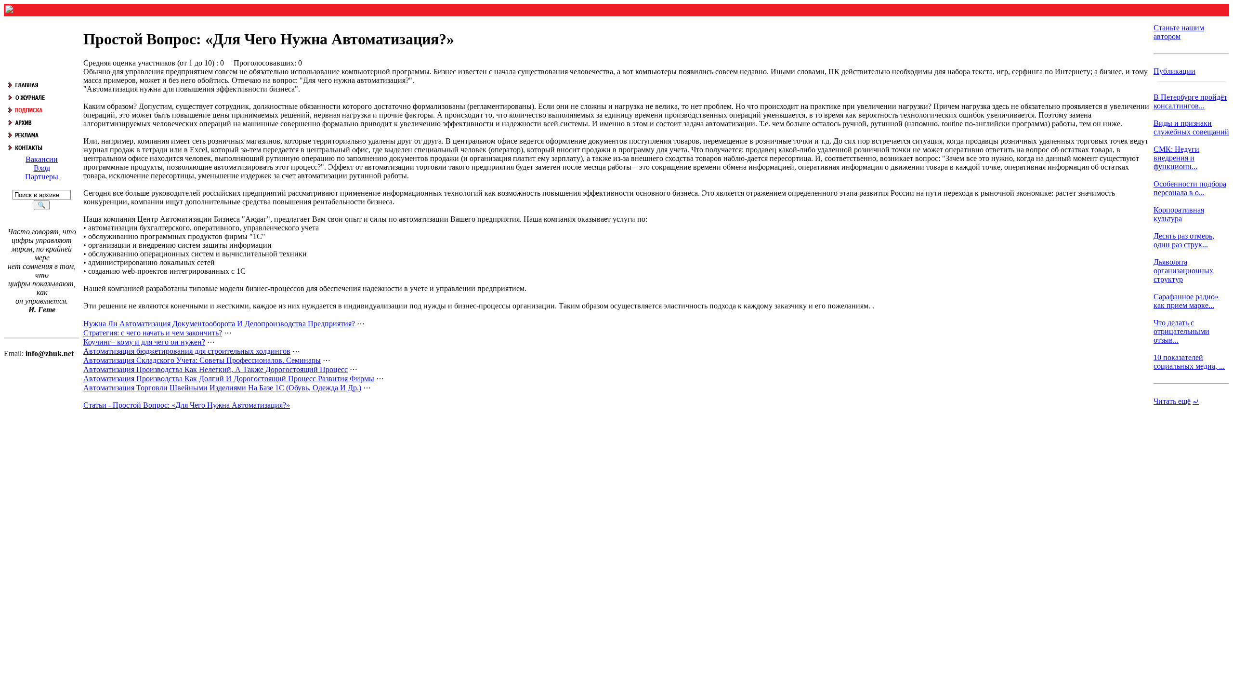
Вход (42, 168)
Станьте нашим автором (1179, 32)
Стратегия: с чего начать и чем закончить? (152, 333)
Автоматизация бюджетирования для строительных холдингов (186, 351)
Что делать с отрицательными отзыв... (1181, 331)
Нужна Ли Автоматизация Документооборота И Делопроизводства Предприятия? (219, 324)
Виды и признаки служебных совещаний (1191, 127)
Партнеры (41, 177)
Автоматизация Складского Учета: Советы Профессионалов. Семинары (202, 360)
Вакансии (42, 159)
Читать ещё (1172, 401)
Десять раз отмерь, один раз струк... (1184, 240)
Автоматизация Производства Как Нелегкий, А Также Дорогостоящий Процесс (215, 369)
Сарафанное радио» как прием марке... (1186, 301)
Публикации (1174, 71)
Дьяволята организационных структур (1183, 270)
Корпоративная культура (1179, 214)
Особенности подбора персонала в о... (1190, 188)
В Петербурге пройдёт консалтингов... (1190, 101)
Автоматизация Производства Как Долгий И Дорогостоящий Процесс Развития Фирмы (228, 378)
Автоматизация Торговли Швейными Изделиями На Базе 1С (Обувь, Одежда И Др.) (222, 388)
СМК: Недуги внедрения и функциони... (1176, 158)
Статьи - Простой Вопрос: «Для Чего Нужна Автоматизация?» (186, 405)
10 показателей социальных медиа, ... (1189, 361)
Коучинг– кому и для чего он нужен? (144, 342)
